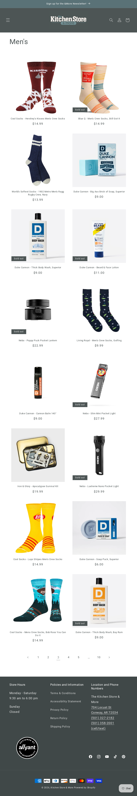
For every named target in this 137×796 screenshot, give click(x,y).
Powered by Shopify (84, 787)
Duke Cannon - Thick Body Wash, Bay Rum (99, 632)
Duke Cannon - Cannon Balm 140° (37, 413)
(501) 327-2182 (102, 718)
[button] (8, 20)
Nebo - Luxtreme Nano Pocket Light (99, 486)
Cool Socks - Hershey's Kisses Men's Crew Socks (38, 118)
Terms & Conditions (63, 693)
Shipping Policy (60, 726)
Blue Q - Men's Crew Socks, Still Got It (99, 118)
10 (98, 657)
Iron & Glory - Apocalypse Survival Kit (37, 486)
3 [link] (58, 657)
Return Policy (58, 718)
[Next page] (109, 657)
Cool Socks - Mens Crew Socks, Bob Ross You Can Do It (38, 634)
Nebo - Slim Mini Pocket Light (99, 413)
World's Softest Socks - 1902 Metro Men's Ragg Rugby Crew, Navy (38, 193)
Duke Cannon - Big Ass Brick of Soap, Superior (99, 191)
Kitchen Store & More (62, 787)
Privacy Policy (59, 709)
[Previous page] (28, 657)
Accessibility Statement (65, 701)
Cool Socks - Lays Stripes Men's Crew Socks (37, 559)
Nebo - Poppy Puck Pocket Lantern (38, 340)
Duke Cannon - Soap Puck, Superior (99, 559)
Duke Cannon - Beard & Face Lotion (99, 267)
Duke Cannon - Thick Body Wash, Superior (38, 267)
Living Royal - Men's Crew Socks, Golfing (99, 340)
